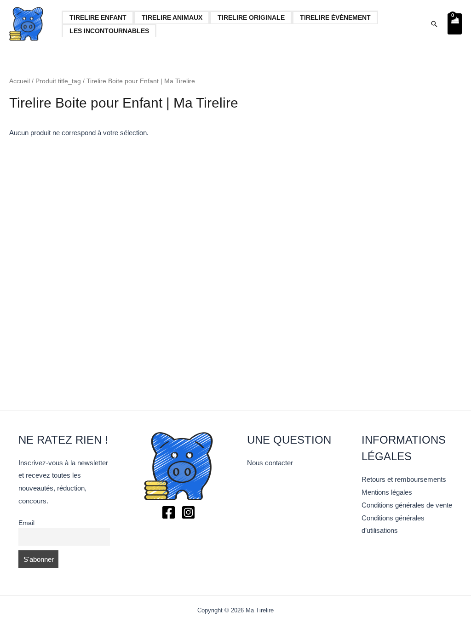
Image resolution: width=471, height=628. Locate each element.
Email (26, 523)
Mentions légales (387, 492)
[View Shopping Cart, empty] (455, 23)
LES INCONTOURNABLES (109, 31)
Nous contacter (270, 463)
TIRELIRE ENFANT (97, 17)
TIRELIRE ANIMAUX (172, 17)
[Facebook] (168, 512)
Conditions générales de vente (407, 505)
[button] (434, 24)
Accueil (19, 81)
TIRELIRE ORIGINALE (251, 17)
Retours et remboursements (404, 479)
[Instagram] (188, 512)
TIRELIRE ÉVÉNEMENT (335, 17)
